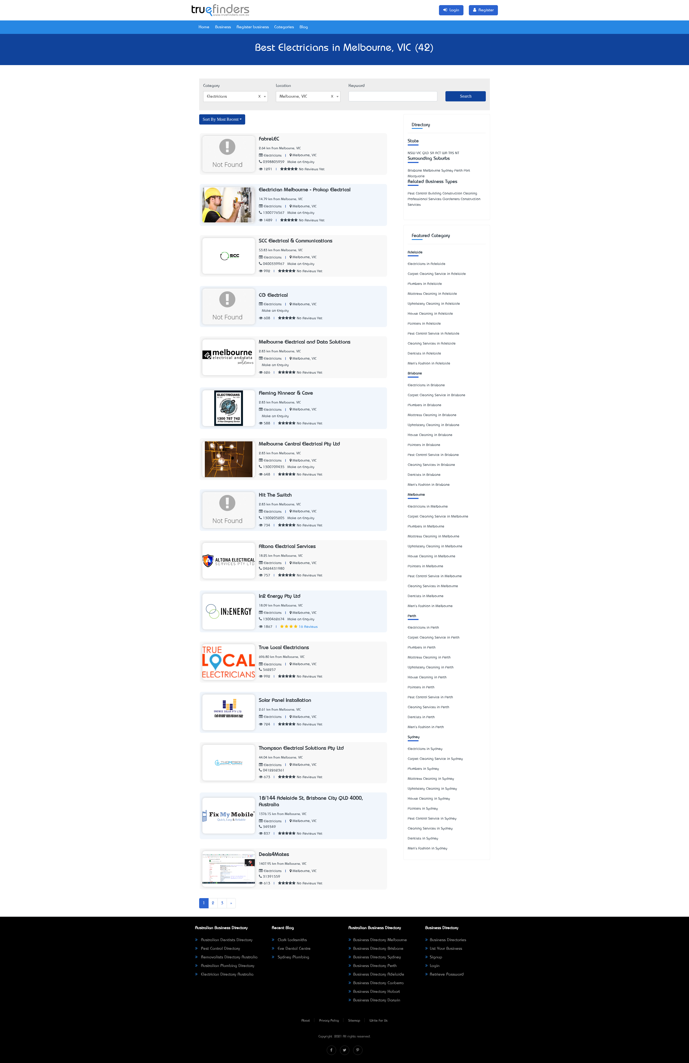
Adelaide (415, 252)
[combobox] (235, 96)
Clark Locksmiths (291, 940)
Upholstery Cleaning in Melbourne (435, 546)
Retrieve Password (447, 974)
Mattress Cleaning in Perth (429, 657)
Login (435, 966)
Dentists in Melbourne (426, 596)
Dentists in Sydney (423, 838)
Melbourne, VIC (305, 155)
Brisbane (415, 373)
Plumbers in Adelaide (425, 284)
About (305, 1020)
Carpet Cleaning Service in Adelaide (437, 274)
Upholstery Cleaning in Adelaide (434, 304)
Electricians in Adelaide (426, 264)
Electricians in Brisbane (426, 385)
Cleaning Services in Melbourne (433, 586)
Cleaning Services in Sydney (430, 828)
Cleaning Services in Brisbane (431, 465)
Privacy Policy (329, 1020)
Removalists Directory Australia (229, 957)
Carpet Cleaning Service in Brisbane (436, 395)
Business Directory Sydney (377, 957)
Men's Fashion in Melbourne (430, 606)
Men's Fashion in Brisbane (429, 485)
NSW (411, 153)
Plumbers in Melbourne (426, 526)
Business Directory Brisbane (378, 949)
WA (444, 153)
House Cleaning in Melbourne (431, 556)
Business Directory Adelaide (378, 974)
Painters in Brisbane (424, 445)
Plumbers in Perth (421, 647)
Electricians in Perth (423, 627)
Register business (253, 27)
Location (283, 86)
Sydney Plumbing (292, 957)
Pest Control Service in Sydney (432, 818)
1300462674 (273, 619)
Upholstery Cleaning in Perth (431, 667)
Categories (284, 27)
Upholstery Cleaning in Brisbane (433, 425)
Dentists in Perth (421, 717)
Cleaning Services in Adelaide (432, 343)
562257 (269, 670)
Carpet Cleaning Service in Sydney (435, 759)
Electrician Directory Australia (227, 974)
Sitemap (354, 1020)
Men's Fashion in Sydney (427, 848)
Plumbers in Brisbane (424, 405)
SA (432, 153)
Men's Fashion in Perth (426, 727)
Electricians (272, 155)
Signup (436, 957)
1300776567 (273, 213)
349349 (269, 827)
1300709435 (273, 467)
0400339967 (273, 264)
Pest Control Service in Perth (430, 697)
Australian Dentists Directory (226, 940)
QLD (425, 153)
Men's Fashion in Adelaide (429, 363)
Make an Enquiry (300, 162)
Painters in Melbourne (425, 566)
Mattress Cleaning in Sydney (431, 779)
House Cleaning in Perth (427, 677)
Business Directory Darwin (376, 1000)
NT (457, 153)
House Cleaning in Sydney (429, 798)
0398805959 (273, 162)
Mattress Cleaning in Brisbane (432, 415)
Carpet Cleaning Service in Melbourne (438, 516)
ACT (438, 153)
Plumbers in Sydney (423, 769)
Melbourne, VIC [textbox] (293, 96)
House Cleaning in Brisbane (430, 435)
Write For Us (379, 1020)
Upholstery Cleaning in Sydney (432, 789)
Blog (304, 27)
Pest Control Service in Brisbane (433, 455)
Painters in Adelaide (424, 323)
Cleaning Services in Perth (428, 707)
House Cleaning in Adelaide (430, 314)
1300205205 (273, 518)
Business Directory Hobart (376, 992)
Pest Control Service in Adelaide (433, 333)
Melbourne (416, 495)
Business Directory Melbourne (380, 940)
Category (211, 86)
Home (204, 27)
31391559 (271, 876)
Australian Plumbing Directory (227, 966)
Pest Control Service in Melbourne (435, 576)
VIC (418, 153)
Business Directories (448, 940)
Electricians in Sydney (425, 749)
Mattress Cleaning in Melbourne (433, 536)
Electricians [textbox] (217, 96)
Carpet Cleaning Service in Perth (433, 637)
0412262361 (273, 770)
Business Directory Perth (375, 966)
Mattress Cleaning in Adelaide (432, 294)
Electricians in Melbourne (428, 506)
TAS (451, 153)
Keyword (357, 86)
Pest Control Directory (220, 949)
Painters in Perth (421, 687)
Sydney (414, 737)
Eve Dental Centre (293, 949)
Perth (412, 616)
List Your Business (446, 949)
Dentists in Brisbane (424, 475)
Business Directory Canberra (378, 983)
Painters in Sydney (423, 808)
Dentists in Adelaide (424, 353)
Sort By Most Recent (220, 119)
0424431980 (273, 569)
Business (223, 27)
